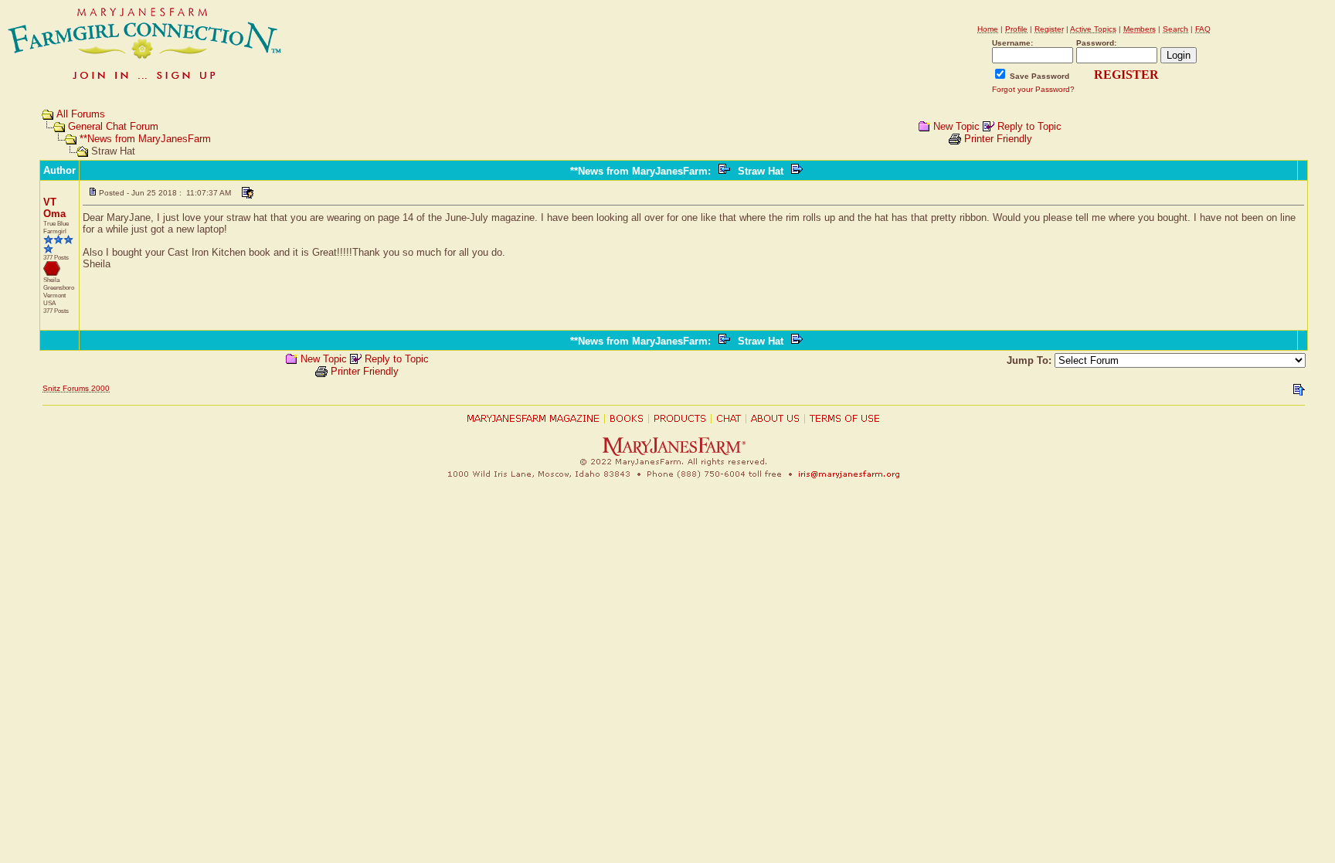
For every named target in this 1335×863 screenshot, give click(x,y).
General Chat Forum (113, 126)
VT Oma (54, 207)
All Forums (80, 114)
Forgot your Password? (1033, 89)
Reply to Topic (1029, 126)
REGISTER (1126, 74)
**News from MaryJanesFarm (145, 138)
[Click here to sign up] (145, 80)
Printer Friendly (998, 138)
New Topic (956, 126)
